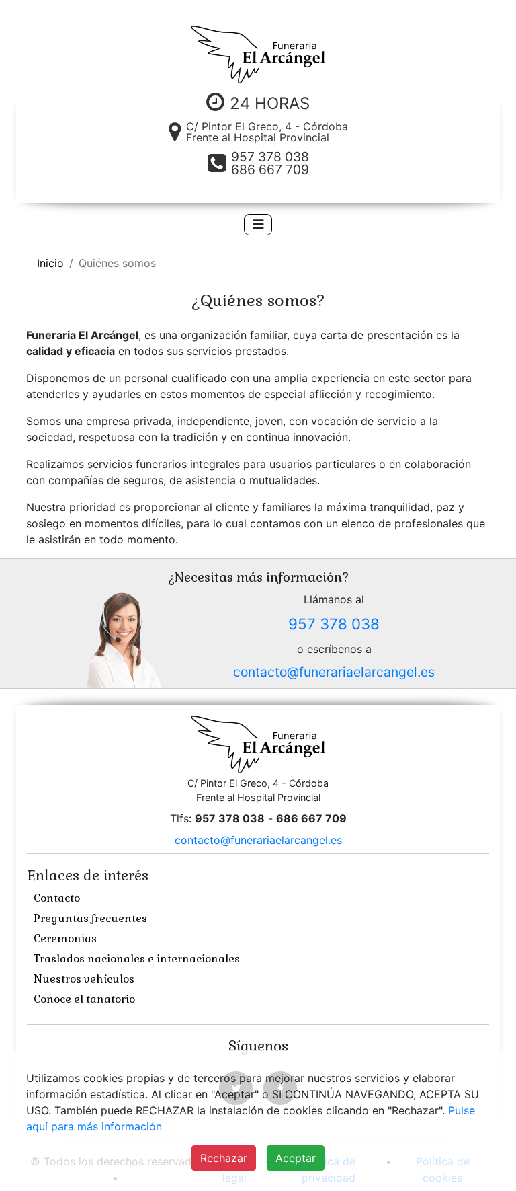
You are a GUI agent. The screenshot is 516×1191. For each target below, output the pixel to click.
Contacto (57, 898)
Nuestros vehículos (84, 979)
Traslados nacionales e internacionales (137, 959)
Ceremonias (65, 938)
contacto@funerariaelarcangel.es (334, 672)
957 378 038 (334, 624)
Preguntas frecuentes (90, 918)
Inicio (50, 263)
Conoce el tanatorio (84, 999)
